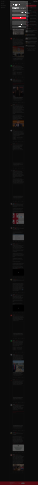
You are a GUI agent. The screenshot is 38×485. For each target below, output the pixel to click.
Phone (23, 8)
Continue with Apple (19, 24)
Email (15, 8)
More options (19, 26)
